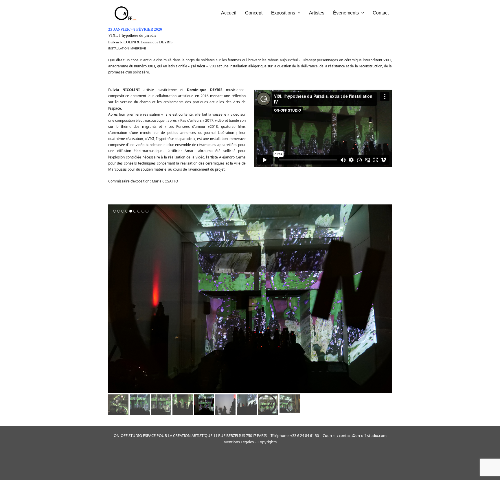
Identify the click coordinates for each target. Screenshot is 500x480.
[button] (113, 299)
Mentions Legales (238, 441)
